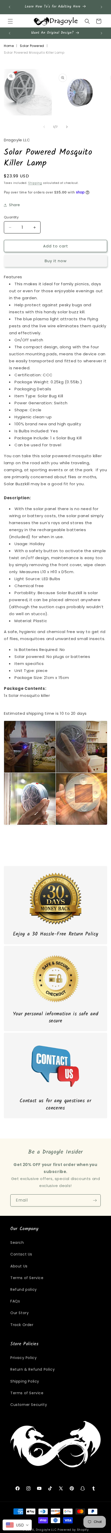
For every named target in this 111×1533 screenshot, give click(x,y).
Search (17, 1242)
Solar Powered (32, 46)
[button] (10, 21)
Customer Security (28, 1404)
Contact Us (21, 1254)
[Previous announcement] (9, 7)
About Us (19, 1266)
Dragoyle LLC (46, 1530)
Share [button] (14, 204)
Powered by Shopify (73, 1530)
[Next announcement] (101, 7)
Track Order (22, 1324)
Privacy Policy (23, 1357)
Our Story (19, 1312)
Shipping (35, 183)
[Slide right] (67, 127)
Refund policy (23, 1289)
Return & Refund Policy (32, 1369)
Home (9, 46)
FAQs (15, 1301)
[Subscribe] (94, 1200)
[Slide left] (44, 127)
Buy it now (56, 260)
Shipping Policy (24, 1381)
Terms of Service (27, 1277)
